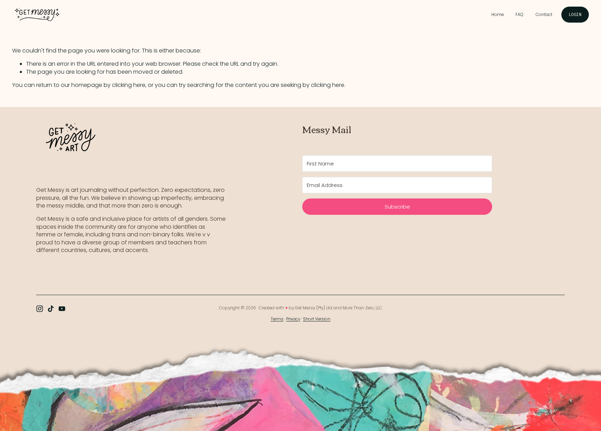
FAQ (519, 14)
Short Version (316, 319)
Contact (544, 14)
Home (497, 14)
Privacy (293, 319)
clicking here (128, 85)
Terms (277, 319)
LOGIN (575, 14)
